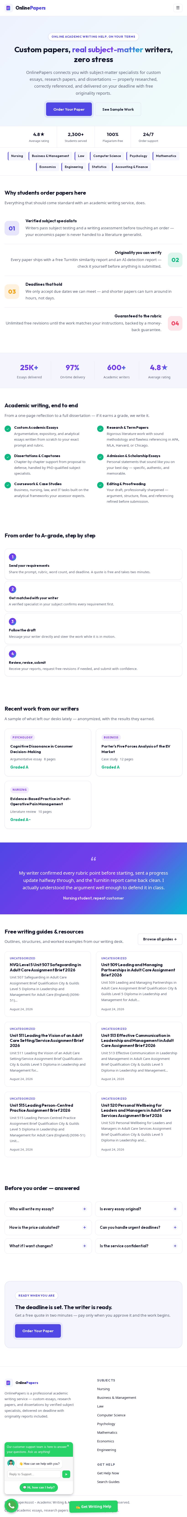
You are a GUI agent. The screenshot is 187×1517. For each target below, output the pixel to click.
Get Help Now (108, 1473)
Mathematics (166, 156)
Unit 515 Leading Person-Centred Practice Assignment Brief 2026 (41, 1108)
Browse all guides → (160, 939)
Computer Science (107, 156)
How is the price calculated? (34, 1227)
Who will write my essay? (31, 1208)
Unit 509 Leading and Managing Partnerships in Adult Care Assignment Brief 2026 (138, 970)
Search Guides (108, 1481)
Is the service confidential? (124, 1245)
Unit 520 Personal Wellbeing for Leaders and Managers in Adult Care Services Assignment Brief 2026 (136, 1110)
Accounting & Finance (131, 167)
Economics (47, 167)
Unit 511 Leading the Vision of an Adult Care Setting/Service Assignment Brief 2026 (47, 1040)
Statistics (99, 167)
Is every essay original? (120, 1208)
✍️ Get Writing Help (94, 1506)
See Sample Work (118, 109)
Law (81, 156)
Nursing (17, 156)
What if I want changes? (31, 1245)
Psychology (138, 156)
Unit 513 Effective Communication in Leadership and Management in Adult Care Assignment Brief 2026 (137, 1040)
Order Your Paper (69, 109)
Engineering (74, 167)
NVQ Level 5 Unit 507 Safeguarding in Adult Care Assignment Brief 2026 (45, 967)
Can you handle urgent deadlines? (130, 1227)
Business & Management (50, 156)
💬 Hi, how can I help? (39, 1487)
